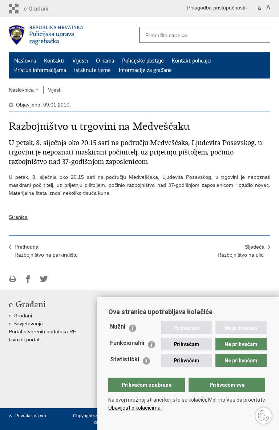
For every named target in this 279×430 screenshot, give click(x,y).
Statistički (124, 359)
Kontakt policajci (191, 60)
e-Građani (20, 315)
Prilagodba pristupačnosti (216, 8)
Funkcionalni (127, 342)
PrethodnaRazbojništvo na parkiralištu (46, 251)
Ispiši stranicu (12, 279)
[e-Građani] (40, 8)
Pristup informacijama (40, 70)
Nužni (117, 326)
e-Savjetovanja (26, 323)
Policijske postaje (143, 60)
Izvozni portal (24, 339)
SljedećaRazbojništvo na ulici (241, 251)
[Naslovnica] (74, 35)
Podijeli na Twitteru (44, 279)
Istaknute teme (92, 70)
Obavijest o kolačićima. (135, 408)
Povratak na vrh (30, 415)
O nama (105, 60)
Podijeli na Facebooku (28, 279)
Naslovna (25, 60)
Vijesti (80, 60)
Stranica (18, 217)
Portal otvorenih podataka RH (43, 331)
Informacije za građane (145, 70)
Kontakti (54, 60)
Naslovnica (21, 90)
